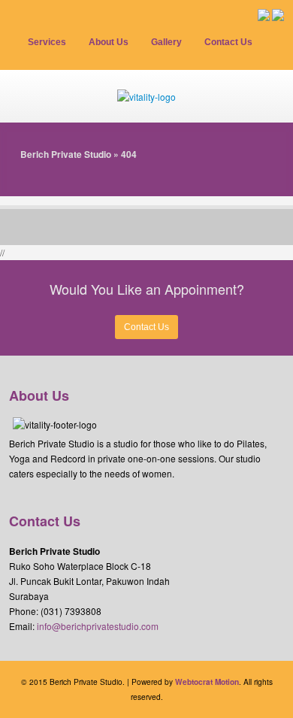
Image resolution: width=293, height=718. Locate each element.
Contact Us (146, 327)
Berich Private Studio (65, 154)
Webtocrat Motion (207, 682)
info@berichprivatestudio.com (98, 626)
